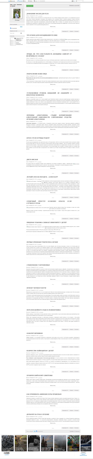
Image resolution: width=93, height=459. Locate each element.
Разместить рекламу (83, 455)
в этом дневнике (14, 28)
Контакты (83, 454)
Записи (11, 4)
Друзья (14, 4)
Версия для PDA (83, 453)
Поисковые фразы (19, 44)
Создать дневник (29, 5)
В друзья (17, 20)
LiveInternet (12, 1)
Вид (74, 1)
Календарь (77, 431)
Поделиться (76, 31)
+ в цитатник (40, 15)
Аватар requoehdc (17, 13)
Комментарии (19, 4)
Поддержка (72, 1)
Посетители (18, 43)
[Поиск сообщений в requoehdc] (21, 26)
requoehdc (10, 6)
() (67, 31)
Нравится (71, 31)
